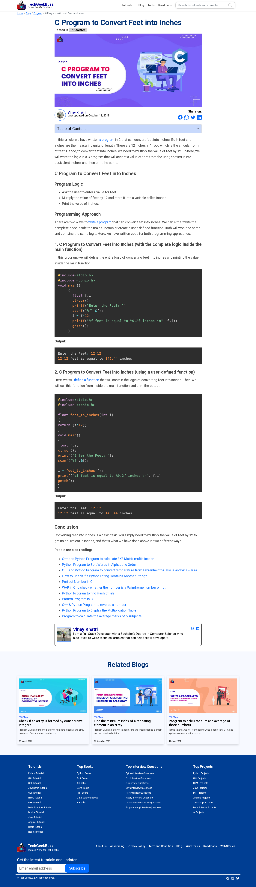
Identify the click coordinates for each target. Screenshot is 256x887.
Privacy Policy (136, 846)
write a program (100, 222)
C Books (81, 783)
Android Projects (201, 797)
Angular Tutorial (36, 822)
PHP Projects (200, 793)
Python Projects (201, 773)
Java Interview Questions (139, 788)
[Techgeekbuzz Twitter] (237, 878)
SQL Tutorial (34, 783)
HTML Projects (200, 783)
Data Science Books (87, 797)
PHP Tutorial (34, 802)
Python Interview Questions (140, 773)
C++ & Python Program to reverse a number (94, 605)
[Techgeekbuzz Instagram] (232, 878)
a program (107, 140)
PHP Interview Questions (138, 793)
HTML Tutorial (35, 797)
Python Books (84, 773)
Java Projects (200, 788)
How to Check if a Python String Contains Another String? (104, 576)
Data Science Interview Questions (143, 802)
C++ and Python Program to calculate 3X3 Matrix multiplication (108, 559)
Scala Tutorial (35, 827)
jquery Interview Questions (139, 797)
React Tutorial (35, 832)
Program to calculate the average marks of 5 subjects (102, 616)
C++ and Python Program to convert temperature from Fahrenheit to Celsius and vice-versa (129, 570)
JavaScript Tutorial (37, 788)
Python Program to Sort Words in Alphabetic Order (99, 565)
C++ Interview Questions (138, 778)
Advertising (117, 846)
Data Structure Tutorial (40, 807)
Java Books (83, 788)
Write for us (193, 846)
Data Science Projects (204, 807)
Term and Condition (161, 846)
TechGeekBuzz (41, 845)
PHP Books (82, 793)
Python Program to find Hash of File (88, 593)
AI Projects (198, 812)
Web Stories (227, 846)
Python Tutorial (36, 773)
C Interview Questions (137, 783)
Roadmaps (165, 5)
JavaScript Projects (203, 802)
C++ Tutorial (34, 778)
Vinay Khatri (76, 112)
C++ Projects (200, 778)
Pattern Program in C (77, 599)
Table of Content (71, 128)
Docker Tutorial (36, 812)
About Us (101, 846)
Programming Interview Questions (143, 807)
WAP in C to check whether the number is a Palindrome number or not (113, 587)
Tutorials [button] (127, 5)
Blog (141, 5)
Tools (151, 5)
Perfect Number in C (77, 582)
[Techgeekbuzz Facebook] (227, 878)
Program (38, 13)
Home (20, 13)
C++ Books (82, 778)
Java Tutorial (35, 817)
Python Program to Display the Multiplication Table (99, 610)
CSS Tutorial (34, 793)
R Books (81, 802)
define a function (87, 380)
